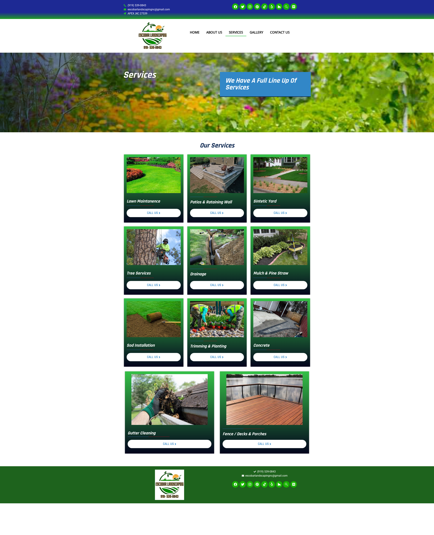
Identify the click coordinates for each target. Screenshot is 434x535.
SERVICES (236, 32)
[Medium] (293, 6)
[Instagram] (250, 6)
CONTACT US (280, 32)
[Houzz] (279, 6)
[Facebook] (235, 6)
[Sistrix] (286, 6)
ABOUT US (214, 32)
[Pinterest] (257, 6)
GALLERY (256, 32)
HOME (195, 32)
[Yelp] (272, 6)
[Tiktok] (264, 6)
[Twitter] (242, 6)
